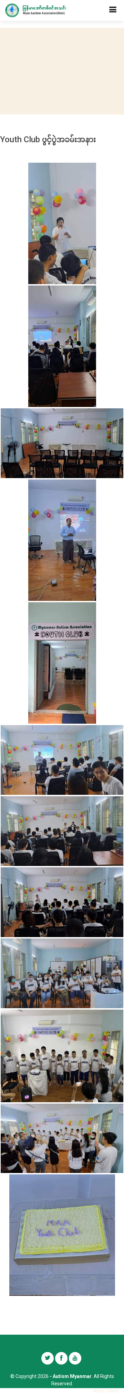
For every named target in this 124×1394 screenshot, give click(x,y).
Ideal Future (106, 1390)
